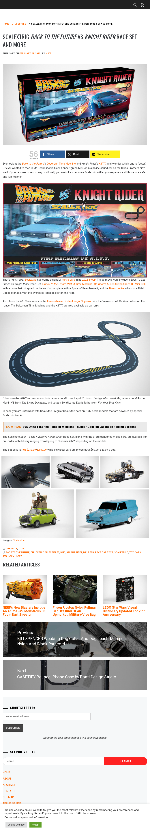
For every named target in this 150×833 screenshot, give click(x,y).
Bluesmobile (116, 288)
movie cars (68, 279)
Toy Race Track (12, 556)
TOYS (21, 548)
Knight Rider (74, 552)
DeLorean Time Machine (61, 163)
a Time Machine (67, 284)
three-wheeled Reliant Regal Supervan (69, 301)
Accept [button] (35, 824)
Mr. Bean (88, 552)
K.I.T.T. (102, 163)
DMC (62, 552)
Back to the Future (33, 163)
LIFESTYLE (11, 548)
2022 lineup (89, 279)
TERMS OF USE (12, 803)
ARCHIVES (9, 784)
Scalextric (30, 279)
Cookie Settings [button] (16, 824)
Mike (48, 53)
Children (36, 552)
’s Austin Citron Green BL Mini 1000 (120, 284)
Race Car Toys (104, 552)
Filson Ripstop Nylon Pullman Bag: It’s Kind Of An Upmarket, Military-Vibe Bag (75, 611)
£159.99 (42, 449)
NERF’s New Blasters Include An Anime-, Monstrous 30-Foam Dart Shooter (24, 611)
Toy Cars (135, 552)
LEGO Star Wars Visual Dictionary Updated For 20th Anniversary (124, 611)
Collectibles (51, 552)
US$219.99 (29, 449)
